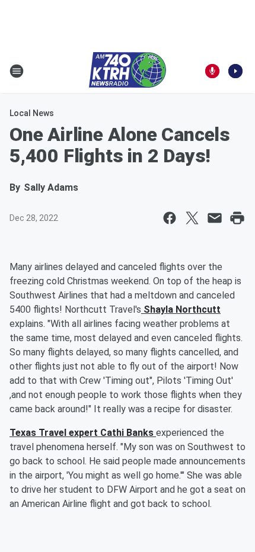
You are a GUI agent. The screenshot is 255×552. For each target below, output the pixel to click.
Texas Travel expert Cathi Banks (82, 432)
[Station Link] (127, 71)
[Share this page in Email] (214, 218)
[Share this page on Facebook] (169, 218)
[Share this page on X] (192, 218)
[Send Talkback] (212, 71)
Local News (31, 113)
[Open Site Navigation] (16, 71)
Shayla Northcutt (181, 309)
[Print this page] (237, 218)
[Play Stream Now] (235, 71)
